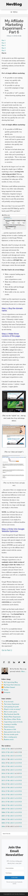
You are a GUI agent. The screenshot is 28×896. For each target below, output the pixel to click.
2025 (3, 752)
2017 (3, 780)
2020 (3, 770)
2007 (3, 816)
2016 (3, 784)
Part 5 (4, 50)
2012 (3, 798)
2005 (3, 823)
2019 (3, 773)
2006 (3, 819)
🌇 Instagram (5, 692)
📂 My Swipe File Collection (10, 685)
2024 (3, 756)
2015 (3, 787)
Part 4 (4, 48)
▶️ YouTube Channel (8, 687)
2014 (3, 791)
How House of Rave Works (12, 719)
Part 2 (4, 43)
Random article (9, 739)
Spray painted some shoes (12, 732)
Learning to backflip (10, 724)
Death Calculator (9, 727)
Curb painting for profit (11, 707)
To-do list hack (8, 702)
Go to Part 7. (7, 650)
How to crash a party (10, 712)
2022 (3, 763)
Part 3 (4, 45)
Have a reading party (10, 737)
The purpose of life (10, 729)
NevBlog (14, 4)
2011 (3, 802)
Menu (15, 12)
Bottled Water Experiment (12, 717)
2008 (3, 812)
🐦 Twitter (4, 690)
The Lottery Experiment (11, 704)
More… (23, 671)
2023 (3, 759)
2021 (3, 766)
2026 (3, 749)
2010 (3, 805)
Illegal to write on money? (12, 709)
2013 (3, 795)
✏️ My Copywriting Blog (9, 682)
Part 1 (4, 40)
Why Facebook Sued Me (11, 714)
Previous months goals (11, 734)
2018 (3, 777)
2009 (3, 809)
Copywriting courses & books (13, 722)
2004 (3, 826)
